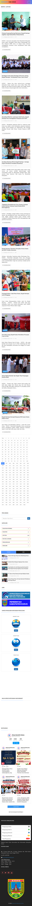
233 (17, 500)
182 (6, 486)
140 (28, 472)
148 (28, 474)
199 (10, 490)
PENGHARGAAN (16, 542)
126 (6, 470)
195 (24, 488)
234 (20, 500)
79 (17, 456)
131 (24, 470)
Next (24, 504)
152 (13, 477)
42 (14, 447)
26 (20, 442)
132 (28, 470)
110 (6, 465)
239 (10, 502)
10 (29, 438)
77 (11, 456)
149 (3, 477)
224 (13, 497)
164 (28, 479)
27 (23, 442)
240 (13, 502)
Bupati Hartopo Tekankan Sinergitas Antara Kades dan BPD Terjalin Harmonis (15, 249)
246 (6, 504)
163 (24, 479)
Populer (8, 552)
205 (3, 493)
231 (10, 500)
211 (24, 493)
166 (6, 481)
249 (17, 504)
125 (3, 470)
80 (20, 456)
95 (11, 461)
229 (3, 500)
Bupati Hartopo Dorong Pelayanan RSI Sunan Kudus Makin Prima (15, 417)
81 (23, 456)
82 (26, 456)
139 (24, 472)
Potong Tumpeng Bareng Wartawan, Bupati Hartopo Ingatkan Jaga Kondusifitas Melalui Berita (16, 34)
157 (3, 479)
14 (11, 440)
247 (10, 504)
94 (8, 461)
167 (10, 481)
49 (8, 449)
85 (8, 458)
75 (5, 456)
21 (5, 442)
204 (28, 490)
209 (17, 493)
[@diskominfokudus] (9, 735)
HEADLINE (16, 545)
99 (23, 461)
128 (13, 470)
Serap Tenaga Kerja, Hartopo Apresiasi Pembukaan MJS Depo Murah (19, 580)
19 (26, 440)
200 (13, 490)
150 (6, 477)
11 (2, 440)
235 (24, 500)
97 (17, 461)
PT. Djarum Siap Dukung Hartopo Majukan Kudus (18, 573)
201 (17, 490)
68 (11, 454)
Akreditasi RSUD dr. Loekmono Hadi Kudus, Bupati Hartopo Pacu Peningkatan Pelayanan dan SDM (15, 117)
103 (10, 463)
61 (17, 451)
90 (23, 458)
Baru (23, 552)
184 (13, 486)
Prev (3, 438)
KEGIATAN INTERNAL (16, 528)
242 (20, 502)
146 (20, 474)
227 (24, 497)
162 (20, 479)
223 (10, 497)
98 (20, 461)
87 (14, 458)
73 (26, 454)
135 (10, 472)
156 (28, 477)
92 (2, 461)
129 (17, 470)
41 (11, 447)
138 (20, 472)
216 (13, 495)
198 (6, 490)
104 (13, 463)
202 (20, 490)
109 (3, 465)
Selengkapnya (7, 49)
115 (24, 465)
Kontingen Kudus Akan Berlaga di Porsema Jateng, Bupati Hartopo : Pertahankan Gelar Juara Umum (15, 76)
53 (20, 449)
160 (13, 479)
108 (28, 463)
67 (8, 454)
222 (6, 497)
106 (20, 463)
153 (17, 477)
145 (17, 474)
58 (8, 451)
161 (17, 479)
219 (24, 495)
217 (17, 495)
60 (14, 451)
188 (28, 486)
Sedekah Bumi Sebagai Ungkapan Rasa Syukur (18, 561)
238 (6, 502)
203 (24, 490)
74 (2, 456)
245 (3, 504)
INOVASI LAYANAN (16, 538)
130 (20, 470)
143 (10, 474)
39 (5, 447)
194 (20, 488)
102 (6, 463)
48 (5, 449)
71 (20, 454)
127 (10, 470)
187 (24, 486)
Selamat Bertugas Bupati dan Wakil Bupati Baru (18, 555)
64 (26, 451)
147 (24, 474)
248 (13, 504)
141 (3, 474)
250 (20, 504)
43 (17, 447)
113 (17, 465)
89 (20, 458)
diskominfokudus (10, 747)
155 (24, 477)
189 (3, 488)
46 (26, 447)
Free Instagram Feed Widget (16, 812)
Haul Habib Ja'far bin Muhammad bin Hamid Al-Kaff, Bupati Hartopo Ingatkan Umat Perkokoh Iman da (18, 569)
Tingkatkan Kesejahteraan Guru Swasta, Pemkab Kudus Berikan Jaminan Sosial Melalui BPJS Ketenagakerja (15, 206)
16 (17, 440)
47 (2, 449)
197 (3, 490)
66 (5, 454)
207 (10, 493)
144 (13, 474)
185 (17, 486)
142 (6, 474)
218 (20, 495)
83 (2, 458)
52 (17, 449)
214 (6, 495)
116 (28, 465)
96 (14, 461)
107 (24, 463)
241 (17, 502)
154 (20, 477)
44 (20, 447)
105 (17, 463)
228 (28, 497)
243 (24, 502)
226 (20, 497)
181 (3, 486)
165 (3, 481)
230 (6, 500)
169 (17, 481)
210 (20, 493)
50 (11, 449)
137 (17, 472)
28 (26, 442)
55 (26, 449)
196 (28, 488)
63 (23, 451)
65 (2, 454)
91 (26, 458)
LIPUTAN (5, 28)
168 (13, 481)
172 (28, 481)
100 (27, 461)
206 (6, 493)
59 (11, 451)
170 (20, 481)
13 (8, 440)
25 (17, 442)
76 (8, 456)
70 (17, 454)
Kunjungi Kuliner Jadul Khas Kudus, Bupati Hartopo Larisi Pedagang (15, 294)
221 (3, 497)
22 (8, 442)
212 (28, 493)
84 (5, 458)
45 (23, 447)
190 (6, 488)
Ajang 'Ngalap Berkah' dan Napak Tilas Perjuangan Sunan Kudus (15, 376)
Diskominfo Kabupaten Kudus (18, 903)
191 (10, 488)
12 (5, 440)
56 (2, 451)
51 (14, 449)
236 (28, 500)
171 (24, 481)
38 (2, 447)
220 (28, 495)
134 (6, 472)
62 (20, 451)
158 (6, 479)
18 (23, 440)
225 (17, 497)
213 (3, 495)
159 (10, 479)
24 (14, 442)
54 (23, 449)
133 (3, 472)
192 (13, 488)
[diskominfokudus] (3, 748)
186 (20, 486)
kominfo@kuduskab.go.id (8, 857)
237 (3, 502)
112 (13, 465)
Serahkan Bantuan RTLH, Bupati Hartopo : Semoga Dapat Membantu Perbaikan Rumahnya (15, 162)
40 (8, 447)
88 (17, 458)
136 (13, 472)
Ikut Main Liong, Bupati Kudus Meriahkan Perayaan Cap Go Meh (15, 335)
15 (14, 440)
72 (23, 454)
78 (14, 456)
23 (11, 442)
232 (13, 500)
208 (13, 493)
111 (10, 465)
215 (10, 495)
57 (5, 451)
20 (2, 442)
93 (5, 461)
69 (14, 454)
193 (17, 488)
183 (10, 486)
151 (10, 477)
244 (28, 502)
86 (11, 458)
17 (20, 440)
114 (20, 465)
